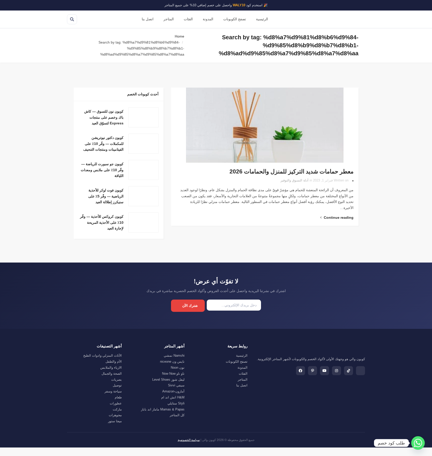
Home (179, 36)
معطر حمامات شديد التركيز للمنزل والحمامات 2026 (292, 171)
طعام (118, 397)
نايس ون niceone (172, 361)
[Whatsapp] (418, 443)
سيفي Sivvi (176, 385)
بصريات (116, 379)
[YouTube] (324, 370)
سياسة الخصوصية (189, 440)
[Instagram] (336, 370)
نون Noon (177, 367)
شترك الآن (190, 306)
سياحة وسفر (113, 391)
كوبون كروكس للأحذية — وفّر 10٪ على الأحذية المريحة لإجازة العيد (102, 222)
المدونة (208, 19)
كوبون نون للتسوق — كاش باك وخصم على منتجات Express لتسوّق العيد (104, 117)
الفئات (188, 19)
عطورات (116, 403)
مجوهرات (115, 415)
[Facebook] (300, 370)
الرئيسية (262, 19)
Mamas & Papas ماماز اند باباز (162, 409)
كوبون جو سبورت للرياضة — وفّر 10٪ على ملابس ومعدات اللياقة (102, 170)
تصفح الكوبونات (234, 19)
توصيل (117, 385)
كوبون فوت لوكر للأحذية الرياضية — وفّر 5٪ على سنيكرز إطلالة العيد (106, 196)
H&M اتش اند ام (172, 397)
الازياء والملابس (111, 367)
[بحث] (72, 19)
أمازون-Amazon (173, 391)
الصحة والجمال (112, 373)
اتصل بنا (148, 19)
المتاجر (169, 19)
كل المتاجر (177, 415)
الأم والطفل (114, 361)
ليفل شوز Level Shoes (168, 379)
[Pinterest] (312, 370)
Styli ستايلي (176, 403)
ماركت (117, 409)
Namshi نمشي (174, 355)
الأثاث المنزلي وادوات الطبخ (102, 355)
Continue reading (338, 217)
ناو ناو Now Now (173, 373)
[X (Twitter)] (360, 370)
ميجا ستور (115, 421)
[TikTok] (348, 370)
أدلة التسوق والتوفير (294, 180)
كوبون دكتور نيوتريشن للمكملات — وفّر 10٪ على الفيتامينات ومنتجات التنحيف (103, 144)
